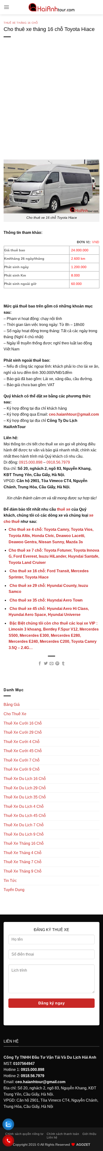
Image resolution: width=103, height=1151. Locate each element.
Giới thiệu (89, 1134)
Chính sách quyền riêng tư (24, 1134)
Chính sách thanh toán (63, 1134)
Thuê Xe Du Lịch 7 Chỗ (24, 825)
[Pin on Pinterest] (57, 663)
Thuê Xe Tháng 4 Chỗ (22, 853)
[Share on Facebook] (40, 663)
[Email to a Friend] (51, 663)
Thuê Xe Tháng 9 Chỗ (22, 871)
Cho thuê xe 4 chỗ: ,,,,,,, (51, 535)
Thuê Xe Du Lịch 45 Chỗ (25, 816)
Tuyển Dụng (14, 890)
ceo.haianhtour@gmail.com (74, 414)
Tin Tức (10, 881)
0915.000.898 (30, 462)
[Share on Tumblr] (63, 663)
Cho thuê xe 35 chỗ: (46, 600)
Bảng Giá (12, 704)
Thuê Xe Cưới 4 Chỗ (22, 742)
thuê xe (63, 509)
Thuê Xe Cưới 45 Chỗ (23, 751)
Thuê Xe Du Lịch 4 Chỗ (24, 806)
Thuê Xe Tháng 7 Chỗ (22, 862)
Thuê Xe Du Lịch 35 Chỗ (25, 797)
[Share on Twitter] (45, 663)
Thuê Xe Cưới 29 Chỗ (23, 732)
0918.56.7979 (58, 462)
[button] (6, 7)
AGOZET (83, 1144)
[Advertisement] (51, 106)
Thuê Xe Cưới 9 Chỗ (22, 769)
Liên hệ (52, 1137)
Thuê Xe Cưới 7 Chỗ (22, 760)
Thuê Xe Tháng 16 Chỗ (21, 22)
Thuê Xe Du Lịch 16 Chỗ (25, 779)
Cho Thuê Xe (15, 714)
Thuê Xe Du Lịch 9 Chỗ (24, 834)
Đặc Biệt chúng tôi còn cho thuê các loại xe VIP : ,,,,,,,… (54, 635)
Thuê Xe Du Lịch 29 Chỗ (25, 788)
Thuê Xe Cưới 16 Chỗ (23, 723)
